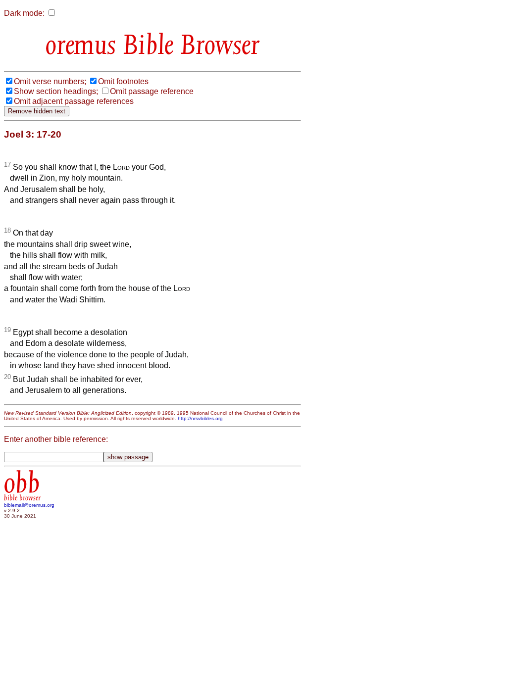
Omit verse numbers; (50, 81)
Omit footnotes (123, 81)
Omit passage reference (152, 91)
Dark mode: (24, 13)
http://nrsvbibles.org (200, 418)
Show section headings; (56, 91)
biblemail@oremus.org (29, 505)
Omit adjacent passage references (74, 101)
